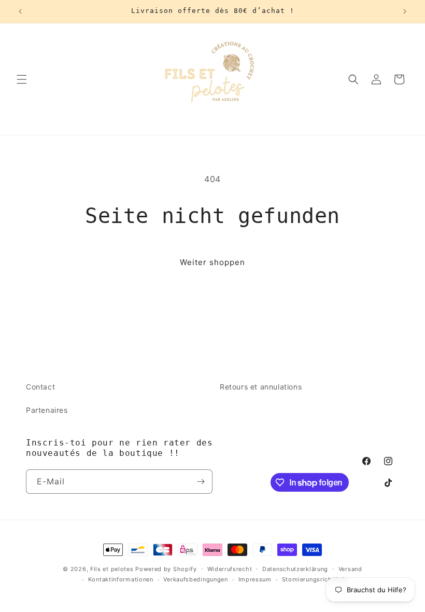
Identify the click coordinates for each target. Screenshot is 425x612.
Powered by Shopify (166, 569)
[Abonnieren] (200, 481)
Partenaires (47, 410)
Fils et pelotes (112, 569)
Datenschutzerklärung (295, 569)
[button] (21, 79)
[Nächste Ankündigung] (404, 11)
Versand (350, 569)
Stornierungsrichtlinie (314, 579)
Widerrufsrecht (229, 569)
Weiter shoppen (212, 262)
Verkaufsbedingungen (195, 579)
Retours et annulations (261, 386)
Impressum (255, 579)
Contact (40, 386)
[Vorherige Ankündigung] (20, 11)
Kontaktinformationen (120, 579)
